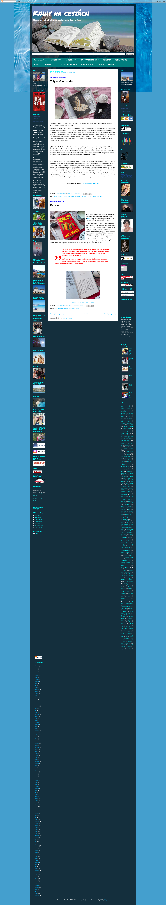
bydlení (128, 421)
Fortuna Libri (125, 466)
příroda (122, 564)
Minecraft (129, 522)
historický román (86, 196)
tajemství (124, 610)
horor (131, 476)
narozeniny (129, 532)
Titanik (129, 618)
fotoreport (123, 468)
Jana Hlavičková (124, 108)
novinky (123, 539)
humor (122, 480)
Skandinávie (123, 593)
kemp (130, 489)
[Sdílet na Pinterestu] (91, 194)
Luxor (122, 514)
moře (131, 526)
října (36, 683)
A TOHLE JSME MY (87, 65)
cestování (130, 425)
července (37, 667)
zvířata (122, 648)
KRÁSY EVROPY (50, 65)
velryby (128, 625)
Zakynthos (123, 639)
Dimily (131, 446)
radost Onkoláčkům (129, 568)
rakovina (124, 570)
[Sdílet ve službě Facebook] (89, 194)
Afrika (122, 406)
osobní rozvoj (130, 544)
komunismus (123, 501)
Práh (132, 559)
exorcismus (130, 463)
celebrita (129, 423)
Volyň (101, 196)
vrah (129, 630)
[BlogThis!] (86, 194)
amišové (128, 408)
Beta (122, 418)
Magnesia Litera (129, 516)
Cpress (129, 430)
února (36, 700)
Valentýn (123, 621)
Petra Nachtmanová (125, 547)
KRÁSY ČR (37, 65)
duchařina (127, 458)
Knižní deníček (38, 519)
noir (130, 537)
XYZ (122, 635)
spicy (129, 596)
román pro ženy (127, 579)
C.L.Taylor (123, 423)
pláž (126, 549)
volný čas (131, 628)
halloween (129, 471)
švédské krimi (124, 608)
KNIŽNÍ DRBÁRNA (121, 60)
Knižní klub (126, 499)
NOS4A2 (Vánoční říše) (130, 352)
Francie (122, 469)
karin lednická (124, 488)
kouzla (122, 503)
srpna (36, 665)
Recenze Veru (128, 572)
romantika (130, 581)
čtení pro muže (127, 438)
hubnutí (129, 478)
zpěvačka (129, 646)
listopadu (37, 681)
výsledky (122, 633)
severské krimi (128, 590)
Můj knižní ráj (38, 523)
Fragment (129, 468)
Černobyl (129, 431)
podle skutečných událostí (127, 549)
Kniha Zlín (128, 493)
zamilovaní (130, 640)
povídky (127, 559)
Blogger (106, 900)
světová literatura (129, 603)
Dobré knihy (66, 196)
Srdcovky (126, 601)
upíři (129, 620)
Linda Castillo (123, 511)
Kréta (126, 503)
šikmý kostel (130, 605)
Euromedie (130, 461)
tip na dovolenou (125, 615)
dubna (36, 673)
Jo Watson (129, 484)
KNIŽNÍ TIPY (107, 60)
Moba (131, 524)
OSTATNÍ (111, 65)
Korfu (129, 501)
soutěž (122, 596)
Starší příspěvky (110, 313)
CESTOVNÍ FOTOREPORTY (68, 65)
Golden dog (128, 469)
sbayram (88, 900)
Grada (122, 471)
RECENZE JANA (71, 60)
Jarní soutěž (130, 376)
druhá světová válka (76, 196)
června (36, 669)
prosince (37, 679)
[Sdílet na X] (87, 194)
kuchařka (126, 504)
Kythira (129, 506)
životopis (123, 649)
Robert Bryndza (129, 573)
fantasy (124, 464)
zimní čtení (130, 644)
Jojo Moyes (123, 486)
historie (94, 196)
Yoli (126, 635)
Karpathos (131, 488)
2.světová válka (58, 196)
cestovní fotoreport (128, 426)
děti (121, 446)
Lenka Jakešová (124, 507)
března (36, 675)
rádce (122, 569)
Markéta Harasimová (128, 517)
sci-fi (129, 588)
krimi (131, 503)
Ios (122, 483)
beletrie (129, 416)
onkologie (123, 544)
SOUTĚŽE (101, 65)
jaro (123, 485)
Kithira (122, 493)
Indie (55, 308)
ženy (129, 648)
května (36, 671)
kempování (123, 491)
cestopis (122, 425)
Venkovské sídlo (129, 626)
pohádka (123, 554)
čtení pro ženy (125, 440)
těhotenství (130, 610)
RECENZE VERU (56, 60)
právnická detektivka (125, 562)
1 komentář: (77, 194)
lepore (130, 507)
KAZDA (124, 489)
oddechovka (123, 540)
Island (127, 483)
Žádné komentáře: (78, 306)
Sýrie (123, 605)
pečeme (129, 545)
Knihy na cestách (61, 13)
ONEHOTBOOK (124, 542)
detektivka (127, 445)
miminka (122, 522)
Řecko (128, 585)
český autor (125, 433)
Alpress (122, 408)
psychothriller (125, 567)
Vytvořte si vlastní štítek (38, 121)
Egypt (122, 459)
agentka (128, 406)
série (122, 590)
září (35, 685)
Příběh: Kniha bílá (130, 395)
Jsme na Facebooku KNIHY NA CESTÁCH (62, 73)
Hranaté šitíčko (38, 517)
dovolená (123, 455)
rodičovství (124, 575)
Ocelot (66, 308)
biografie (122, 420)
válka (97, 196)
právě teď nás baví (126, 560)
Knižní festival (129, 498)
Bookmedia (128, 420)
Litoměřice (128, 512)
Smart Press (128, 595)
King (129, 491)
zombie (123, 646)
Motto (122, 529)
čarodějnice (123, 431)
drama (128, 455)
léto (129, 509)
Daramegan (37, 515)
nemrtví (129, 535)
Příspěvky (125, 292)
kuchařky (123, 506)
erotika (128, 459)
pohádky (131, 554)
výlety (129, 631)
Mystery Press (129, 531)
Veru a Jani (124, 628)
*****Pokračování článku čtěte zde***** (83, 303)
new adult (123, 537)
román (128, 577)
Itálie (131, 483)
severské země (125, 591)
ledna (36, 677)
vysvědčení (128, 633)
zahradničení (126, 638)
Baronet (122, 416)
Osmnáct (131, 358)
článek (122, 435)
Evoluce (124, 463)
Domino (128, 453)
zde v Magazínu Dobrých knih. (91, 183)
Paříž (124, 545)
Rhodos (122, 573)
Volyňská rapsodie (61, 81)
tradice (122, 620)
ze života (123, 644)
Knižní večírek (38, 521)
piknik (122, 549)
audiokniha (128, 410)
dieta (127, 446)
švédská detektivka (126, 606)
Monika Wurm (125, 526)
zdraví (129, 641)
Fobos (130, 464)
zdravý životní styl (125, 643)
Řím (122, 586)
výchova (122, 631)
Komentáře (125, 295)
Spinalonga (123, 598)
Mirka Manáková (124, 524)
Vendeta (122, 626)
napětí (123, 532)
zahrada (131, 636)
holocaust (124, 476)
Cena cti (55, 205)
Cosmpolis (123, 430)
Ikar (127, 481)
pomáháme (125, 555)
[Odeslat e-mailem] (84, 194)
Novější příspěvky (57, 313)
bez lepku (129, 418)
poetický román (125, 552)
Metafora (128, 521)
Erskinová (123, 461)
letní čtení (123, 509)
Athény (122, 410)
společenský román (74, 308)
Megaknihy (60, 308)
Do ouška (130, 367)
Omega (129, 540)
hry (124, 478)
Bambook (123, 413)
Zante (124, 641)
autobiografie (123, 411)
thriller (124, 611)
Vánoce (122, 623)
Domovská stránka (40, 60)
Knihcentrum (124, 494)
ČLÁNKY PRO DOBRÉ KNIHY (89, 60)
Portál (131, 555)
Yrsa (126, 636)
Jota (129, 486)
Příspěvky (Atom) (67, 318)
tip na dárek (128, 613)
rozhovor (126, 583)
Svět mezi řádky (39, 528)
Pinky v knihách (39, 525)
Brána (122, 421)
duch (122, 458)
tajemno (131, 608)
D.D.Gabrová (123, 441)
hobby (131, 475)
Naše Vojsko (123, 534)
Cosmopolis (126, 428)
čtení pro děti (129, 437)
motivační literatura (126, 527)
